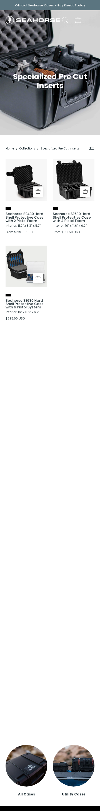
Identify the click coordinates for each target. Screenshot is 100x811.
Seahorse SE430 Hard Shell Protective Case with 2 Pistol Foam (25, 217)
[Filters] (91, 148)
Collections (27, 148)
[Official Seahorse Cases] (33, 20)
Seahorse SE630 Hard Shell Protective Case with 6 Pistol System (25, 304)
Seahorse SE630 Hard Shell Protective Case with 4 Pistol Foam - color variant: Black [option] (55, 208)
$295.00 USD (15, 318)
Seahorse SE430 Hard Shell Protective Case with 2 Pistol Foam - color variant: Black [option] (8, 208)
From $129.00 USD (19, 232)
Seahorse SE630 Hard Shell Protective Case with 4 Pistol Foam (72, 217)
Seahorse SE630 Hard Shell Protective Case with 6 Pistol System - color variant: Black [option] (8, 295)
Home (10, 148)
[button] (64, 20)
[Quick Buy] (38, 191)
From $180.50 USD (66, 232)
